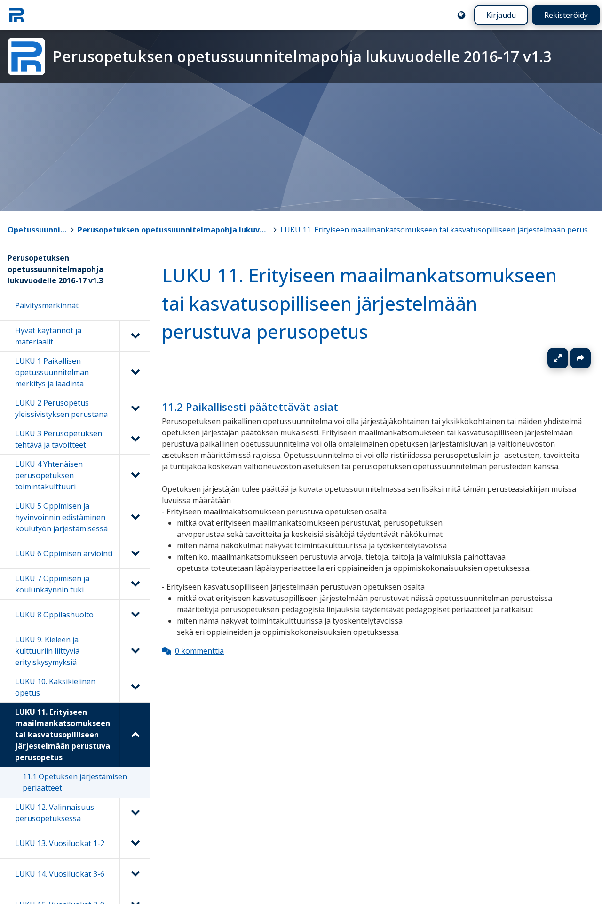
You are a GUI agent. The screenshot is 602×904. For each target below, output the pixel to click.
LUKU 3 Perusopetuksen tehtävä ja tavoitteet (58, 439)
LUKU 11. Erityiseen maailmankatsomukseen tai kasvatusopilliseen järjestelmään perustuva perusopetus (437, 229)
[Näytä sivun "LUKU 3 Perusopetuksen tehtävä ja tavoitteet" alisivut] (134, 439)
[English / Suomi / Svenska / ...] (461, 15)
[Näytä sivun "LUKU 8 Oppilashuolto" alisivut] (134, 615)
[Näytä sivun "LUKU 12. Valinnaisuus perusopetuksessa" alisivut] (134, 813)
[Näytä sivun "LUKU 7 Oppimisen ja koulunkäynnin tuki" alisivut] (134, 584)
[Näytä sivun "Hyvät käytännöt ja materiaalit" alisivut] (134, 336)
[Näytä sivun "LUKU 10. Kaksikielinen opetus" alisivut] (134, 687)
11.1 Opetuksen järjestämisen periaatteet (75, 782)
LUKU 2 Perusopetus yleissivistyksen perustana (61, 408)
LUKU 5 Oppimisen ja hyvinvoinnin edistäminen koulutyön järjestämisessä (61, 517)
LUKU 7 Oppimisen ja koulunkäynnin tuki (52, 584)
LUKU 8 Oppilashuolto (54, 614)
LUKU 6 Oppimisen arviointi (63, 553)
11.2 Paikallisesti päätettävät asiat (250, 407)
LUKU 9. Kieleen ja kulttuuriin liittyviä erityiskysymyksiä (47, 650)
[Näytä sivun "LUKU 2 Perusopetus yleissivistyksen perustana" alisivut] (134, 408)
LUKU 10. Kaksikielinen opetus (55, 687)
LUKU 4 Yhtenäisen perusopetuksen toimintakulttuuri (49, 475)
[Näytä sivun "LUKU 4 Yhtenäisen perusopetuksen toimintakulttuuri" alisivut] (134, 475)
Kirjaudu (501, 15)
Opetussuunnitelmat (37, 229)
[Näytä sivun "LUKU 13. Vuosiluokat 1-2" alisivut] (134, 843)
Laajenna (566, 358)
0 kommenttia (199, 651)
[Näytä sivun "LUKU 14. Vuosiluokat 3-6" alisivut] (134, 874)
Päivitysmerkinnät (47, 305)
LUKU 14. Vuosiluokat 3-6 (59, 874)
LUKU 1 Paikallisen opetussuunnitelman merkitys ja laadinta (52, 372)
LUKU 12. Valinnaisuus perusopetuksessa (54, 813)
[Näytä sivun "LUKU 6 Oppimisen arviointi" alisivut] (134, 553)
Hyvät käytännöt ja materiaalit (48, 336)
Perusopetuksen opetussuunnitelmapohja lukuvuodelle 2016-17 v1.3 (173, 229)
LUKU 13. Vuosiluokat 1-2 (59, 843)
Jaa (580, 358)
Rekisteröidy (566, 15)
